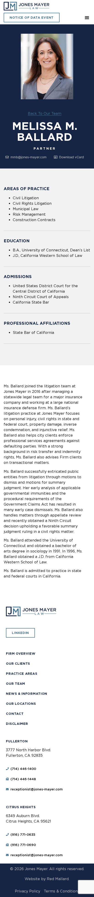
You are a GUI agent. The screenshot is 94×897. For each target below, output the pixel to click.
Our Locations (21, 703)
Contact (15, 714)
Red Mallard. (58, 879)
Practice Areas (21, 673)
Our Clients (18, 663)
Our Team (15, 683)
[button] (87, 17)
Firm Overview (20, 653)
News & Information (26, 693)
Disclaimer (17, 724)
